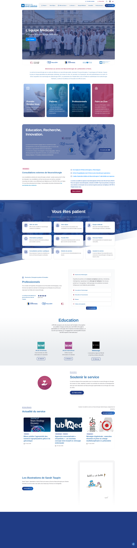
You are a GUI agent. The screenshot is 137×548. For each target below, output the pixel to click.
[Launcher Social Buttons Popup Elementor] (133, 544)
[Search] (106, 1)
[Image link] (79, 517)
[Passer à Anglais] (113, 1)
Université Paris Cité (45, 146)
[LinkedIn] (110, 1)
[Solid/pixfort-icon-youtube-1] (101, 542)
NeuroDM (52, 150)
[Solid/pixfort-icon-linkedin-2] (98, 542)
